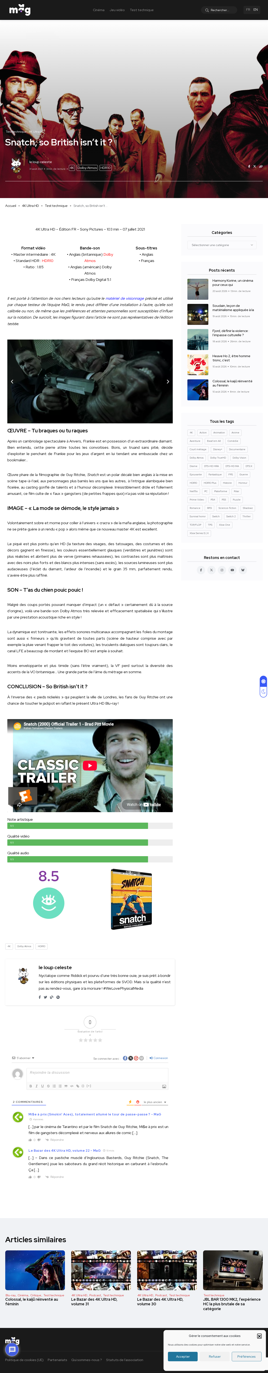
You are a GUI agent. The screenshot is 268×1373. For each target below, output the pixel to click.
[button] (259, 1336)
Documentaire (237, 449)
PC (205, 491)
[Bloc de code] (72, 1086)
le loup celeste (55, 967)
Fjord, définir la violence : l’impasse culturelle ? (231, 333)
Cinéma (98, 10)
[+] (89, 1085)
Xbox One (224, 524)
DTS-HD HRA (211, 466)
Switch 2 (231, 516)
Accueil (10, 206)
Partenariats (57, 1360)
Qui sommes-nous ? (86, 1360)
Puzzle (237, 499)
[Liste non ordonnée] (60, 1086)
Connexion (160, 1058)
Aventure (195, 441)
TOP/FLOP (195, 524)
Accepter (183, 1357)
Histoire (227, 483)
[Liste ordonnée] (54, 1086)
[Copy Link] (261, 166)
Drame (193, 466)
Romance (195, 508)
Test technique (142, 10)
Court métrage (198, 449)
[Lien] (78, 1086)
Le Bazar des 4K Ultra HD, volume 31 (94, 1301)
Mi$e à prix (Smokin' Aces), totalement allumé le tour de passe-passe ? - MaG (94, 1114)
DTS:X (249, 466)
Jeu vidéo (117, 10)
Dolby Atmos (87, 168)
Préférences (246, 1357)
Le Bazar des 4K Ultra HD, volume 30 (160, 1301)
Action (203, 432)
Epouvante (196, 474)
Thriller (246, 516)
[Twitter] (211, 570)
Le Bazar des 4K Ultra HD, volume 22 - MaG (64, 1151)
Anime (235, 432)
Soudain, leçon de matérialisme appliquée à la (233, 308)
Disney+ (217, 449)
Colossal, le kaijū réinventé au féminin (233, 383)
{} (83, 1085)
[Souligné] (42, 1086)
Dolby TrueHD (218, 457)
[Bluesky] (243, 570)
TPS (210, 524)
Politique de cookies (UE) (24, 1360)
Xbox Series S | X (199, 533)
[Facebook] (201, 570)
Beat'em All (214, 441)
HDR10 (105, 168)
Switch (216, 516)
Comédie (233, 441)
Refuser (215, 1357)
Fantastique (215, 474)
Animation (219, 432)
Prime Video (197, 499)
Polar (236, 491)
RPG (209, 508)
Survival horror (198, 516)
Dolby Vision (239, 457)
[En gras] (31, 1086)
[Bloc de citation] (66, 1086)
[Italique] (37, 1086)
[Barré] (48, 1086)
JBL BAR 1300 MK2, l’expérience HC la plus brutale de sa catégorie (232, 1304)
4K (72, 168)
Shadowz (248, 508)
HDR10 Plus (210, 483)
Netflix (194, 491)
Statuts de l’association (124, 1360)
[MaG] (19, 10)
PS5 (224, 499)
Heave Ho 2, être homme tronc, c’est (231, 358)
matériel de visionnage (125, 298)
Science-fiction (227, 508)
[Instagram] (222, 570)
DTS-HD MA (232, 466)
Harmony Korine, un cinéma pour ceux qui (233, 283)
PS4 (213, 499)
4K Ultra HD (30, 206)
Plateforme (220, 491)
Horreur (242, 483)
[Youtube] (232, 570)
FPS (230, 474)
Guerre (244, 474)
